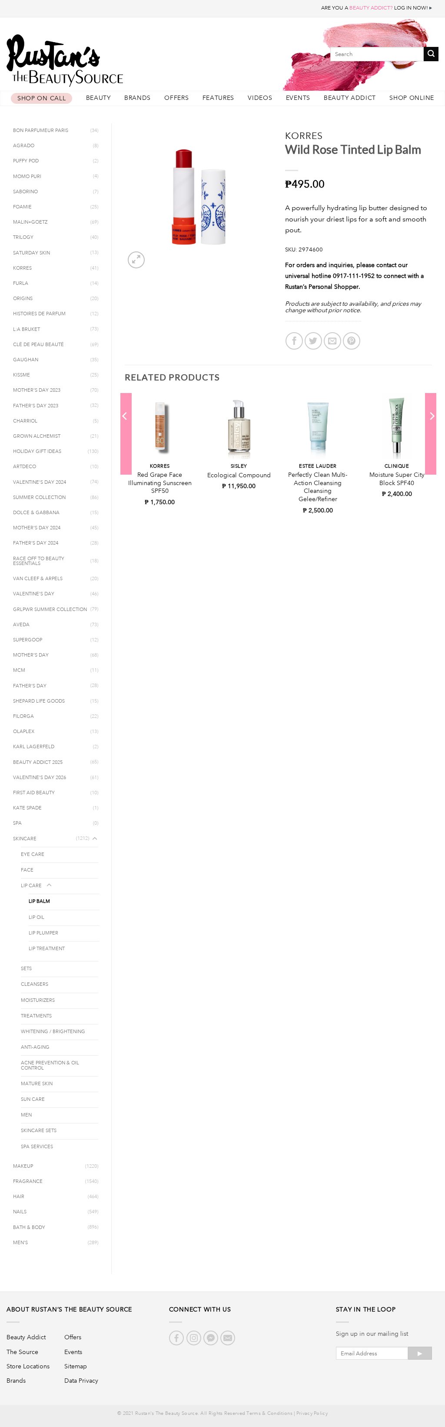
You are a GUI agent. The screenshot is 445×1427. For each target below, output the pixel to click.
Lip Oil (36, 918)
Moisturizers (38, 1001)
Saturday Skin (31, 253)
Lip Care (31, 886)
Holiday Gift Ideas (37, 452)
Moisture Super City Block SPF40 (397, 479)
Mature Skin (37, 1084)
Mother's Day (31, 655)
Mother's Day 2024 (36, 528)
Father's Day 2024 (35, 543)
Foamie (22, 207)
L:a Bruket (26, 330)
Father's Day (29, 686)
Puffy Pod (26, 161)
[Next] (431, 433)
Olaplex (23, 732)
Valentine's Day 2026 (39, 778)
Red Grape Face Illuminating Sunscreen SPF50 (160, 483)
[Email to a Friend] (332, 341)
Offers (176, 98)
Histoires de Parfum (39, 314)
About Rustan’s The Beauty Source (69, 1309)
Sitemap (75, 1366)
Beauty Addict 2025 (38, 763)
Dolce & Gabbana (36, 513)
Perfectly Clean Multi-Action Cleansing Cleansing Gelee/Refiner (317, 487)
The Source (22, 1352)
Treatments (36, 1016)
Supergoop (27, 640)
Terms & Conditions (269, 1413)
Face (27, 870)
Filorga (23, 717)
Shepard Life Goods (39, 701)
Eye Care (32, 855)
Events (298, 98)
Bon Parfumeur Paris (40, 131)
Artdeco (24, 467)
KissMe (21, 375)
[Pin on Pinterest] (351, 341)
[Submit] (431, 54)
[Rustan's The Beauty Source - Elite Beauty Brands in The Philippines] (104, 57)
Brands (137, 98)
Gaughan (25, 360)
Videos (260, 98)
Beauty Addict (350, 98)
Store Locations (28, 1366)
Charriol (25, 421)
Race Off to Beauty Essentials (38, 561)
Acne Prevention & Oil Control (50, 1065)
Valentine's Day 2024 (39, 482)
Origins (23, 299)
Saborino (25, 192)
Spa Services (37, 1147)
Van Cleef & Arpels (38, 579)
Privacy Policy (312, 1413)
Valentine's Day (33, 594)
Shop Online (411, 98)
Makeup (23, 1166)
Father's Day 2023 (35, 406)
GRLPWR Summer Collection (50, 610)
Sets (26, 969)
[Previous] (125, 433)
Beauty (98, 98)
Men (26, 1115)
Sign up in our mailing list (372, 1334)
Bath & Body (29, 1228)
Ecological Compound (239, 475)
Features (219, 98)
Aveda (21, 625)
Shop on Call (41, 98)
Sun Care (33, 1100)
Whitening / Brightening (53, 1032)
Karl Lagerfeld (33, 747)
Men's (20, 1243)
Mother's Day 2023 (36, 390)
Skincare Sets (38, 1131)
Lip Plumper (43, 933)
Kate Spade (27, 808)
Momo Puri (27, 177)
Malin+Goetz (30, 222)
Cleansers (34, 984)
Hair (18, 1197)
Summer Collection (39, 498)
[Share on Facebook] (294, 341)
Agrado (23, 146)
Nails (20, 1212)
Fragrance (28, 1182)
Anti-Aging (35, 1047)
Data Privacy (81, 1380)
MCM (19, 670)
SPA (17, 823)
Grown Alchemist (36, 436)
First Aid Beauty (34, 793)
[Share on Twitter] (313, 341)
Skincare (25, 839)
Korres (22, 268)
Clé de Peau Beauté (38, 345)
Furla (20, 284)
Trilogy (23, 238)
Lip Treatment (47, 949)
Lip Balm (39, 901)
